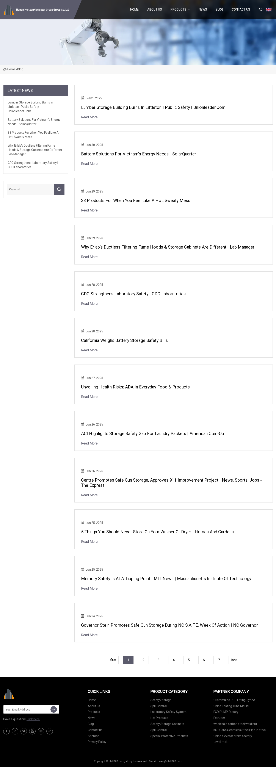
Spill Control (159, 706)
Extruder (219, 718)
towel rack (220, 742)
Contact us (241, 9)
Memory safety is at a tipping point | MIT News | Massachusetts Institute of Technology (166, 578)
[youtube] (32, 731)
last (234, 660)
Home (134, 9)
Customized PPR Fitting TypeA (234, 700)
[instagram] (41, 731)
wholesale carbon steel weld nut (235, 724)
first (113, 660)
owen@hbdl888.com (170, 761)
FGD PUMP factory (225, 712)
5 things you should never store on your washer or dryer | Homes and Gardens (157, 531)
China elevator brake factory (232, 736)
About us (154, 9)
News (203, 9)
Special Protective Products (169, 736)
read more (89, 117)
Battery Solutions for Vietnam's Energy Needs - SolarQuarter (138, 154)
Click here (33, 719)
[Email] (53, 709)
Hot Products (159, 718)
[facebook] (6, 731)
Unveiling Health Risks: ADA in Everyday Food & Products (135, 387)
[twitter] (23, 731)
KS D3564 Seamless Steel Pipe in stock (239, 730)
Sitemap (93, 736)
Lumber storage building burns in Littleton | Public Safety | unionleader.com (153, 107)
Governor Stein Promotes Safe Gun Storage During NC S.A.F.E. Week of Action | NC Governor (169, 625)
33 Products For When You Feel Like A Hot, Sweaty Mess (135, 200)
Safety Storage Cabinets (167, 724)
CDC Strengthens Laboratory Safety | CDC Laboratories (133, 293)
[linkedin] (15, 731)
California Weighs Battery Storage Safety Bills (124, 340)
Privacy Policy (97, 742)
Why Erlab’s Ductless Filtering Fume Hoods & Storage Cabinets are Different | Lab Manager (167, 247)
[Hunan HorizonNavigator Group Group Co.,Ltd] (24, 693)
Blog (219, 9)
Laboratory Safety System (169, 712)
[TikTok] (49, 731)
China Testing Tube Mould (231, 706)
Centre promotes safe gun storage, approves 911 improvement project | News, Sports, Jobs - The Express (171, 482)
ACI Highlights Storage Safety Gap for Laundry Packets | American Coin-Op (152, 433)
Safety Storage (161, 700)
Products (178, 9)
